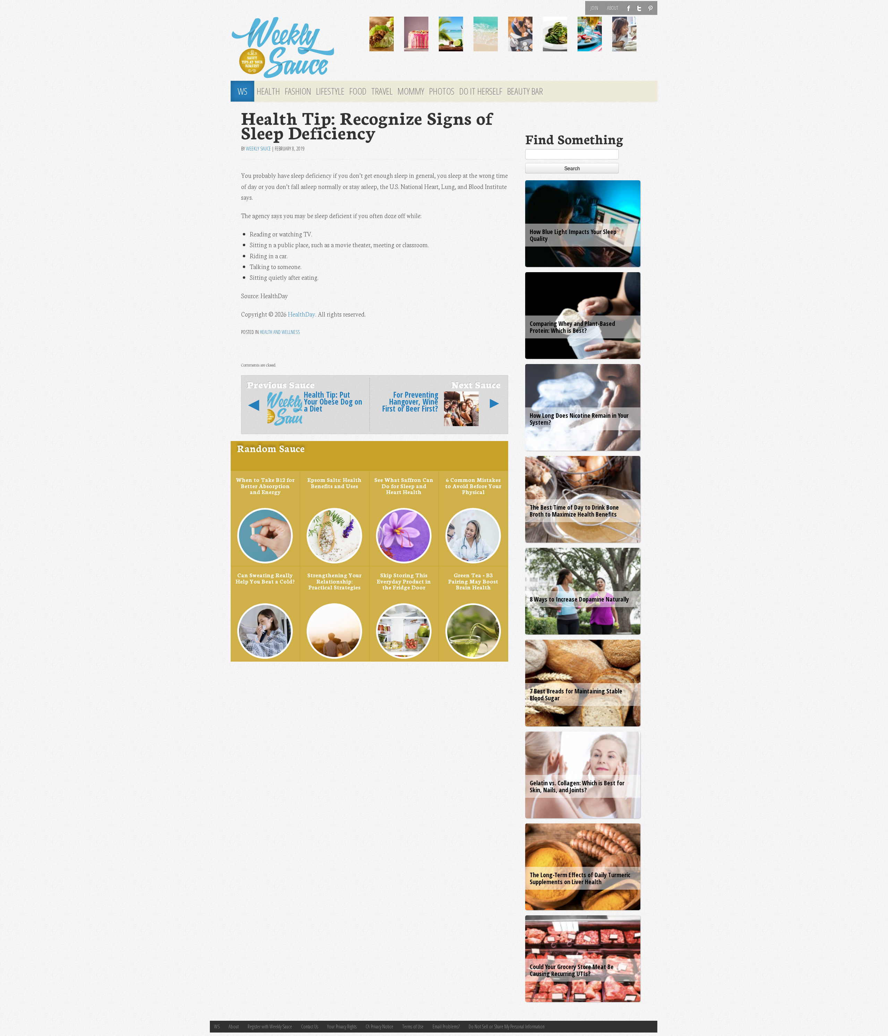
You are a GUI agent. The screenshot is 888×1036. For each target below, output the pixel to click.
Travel (382, 91)
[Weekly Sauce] (295, 48)
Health (268, 91)
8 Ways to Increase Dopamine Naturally (579, 599)
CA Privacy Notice (379, 1026)
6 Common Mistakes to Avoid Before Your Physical (473, 485)
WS (242, 91)
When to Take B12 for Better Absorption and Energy (265, 485)
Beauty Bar (525, 91)
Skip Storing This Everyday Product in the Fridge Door (404, 581)
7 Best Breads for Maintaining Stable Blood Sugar (576, 694)
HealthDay (301, 314)
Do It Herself (480, 91)
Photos (441, 91)
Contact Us (309, 1026)
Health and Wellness (280, 332)
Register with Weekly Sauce (270, 1026)
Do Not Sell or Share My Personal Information (507, 1026)
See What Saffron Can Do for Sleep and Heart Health (403, 485)
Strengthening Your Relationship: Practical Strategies (334, 581)
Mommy (411, 91)
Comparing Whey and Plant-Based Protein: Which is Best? (572, 327)
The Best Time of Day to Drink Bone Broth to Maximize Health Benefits (574, 510)
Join (594, 8)
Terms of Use (413, 1026)
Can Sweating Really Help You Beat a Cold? (265, 578)
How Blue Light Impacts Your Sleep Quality (573, 235)
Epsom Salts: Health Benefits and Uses (334, 483)
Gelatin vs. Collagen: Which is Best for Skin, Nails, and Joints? (577, 786)
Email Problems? (446, 1026)
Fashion (298, 91)
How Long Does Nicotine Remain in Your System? (579, 418)
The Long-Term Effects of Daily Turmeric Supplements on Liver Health (580, 878)
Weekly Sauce (258, 148)
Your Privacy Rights (342, 1026)
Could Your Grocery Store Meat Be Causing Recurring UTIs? (572, 970)
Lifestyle (330, 91)
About (612, 8)
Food (357, 91)
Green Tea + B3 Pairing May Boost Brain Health (473, 581)
